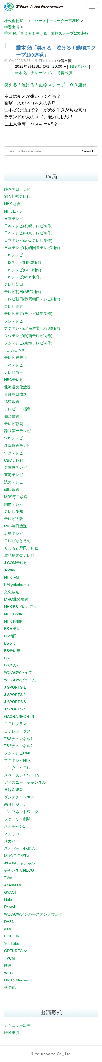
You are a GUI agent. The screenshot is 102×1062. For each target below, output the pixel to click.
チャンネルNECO (19, 870)
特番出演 (64, 61)
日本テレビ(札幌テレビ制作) (28, 226)
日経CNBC (13, 789)
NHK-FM (11, 577)
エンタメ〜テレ (17, 768)
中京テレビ (13, 453)
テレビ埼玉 (13, 372)
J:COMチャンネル (19, 863)
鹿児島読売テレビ (19, 555)
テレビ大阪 (13, 519)
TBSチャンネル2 (18, 746)
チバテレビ (13, 365)
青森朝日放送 (15, 394)
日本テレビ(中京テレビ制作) (28, 233)
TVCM (9, 958)
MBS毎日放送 (15, 497)
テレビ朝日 (13, 284)
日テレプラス (15, 724)
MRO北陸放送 (16, 599)
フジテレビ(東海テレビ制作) (28, 343)
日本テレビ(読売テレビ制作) (28, 240)
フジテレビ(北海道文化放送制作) (32, 328)
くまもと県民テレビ (21, 548)
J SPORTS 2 (15, 694)
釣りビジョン (15, 804)
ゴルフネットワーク (21, 812)
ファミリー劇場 (17, 819)
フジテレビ (13, 321)
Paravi (9, 907)
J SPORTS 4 (15, 709)
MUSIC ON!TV (16, 856)
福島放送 (11, 401)
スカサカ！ (13, 833)
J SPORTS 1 (15, 687)
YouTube (11, 943)
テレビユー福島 (17, 409)
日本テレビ (13, 218)
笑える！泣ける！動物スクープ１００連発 (45, 84)
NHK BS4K (13, 614)
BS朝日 (10, 636)
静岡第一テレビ (17, 431)
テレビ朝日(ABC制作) (22, 292)
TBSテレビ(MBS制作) (22, 277)
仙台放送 (11, 416)
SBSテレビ (13, 438)
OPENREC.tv (15, 951)
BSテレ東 (12, 650)
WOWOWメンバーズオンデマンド (33, 914)
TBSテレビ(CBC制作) (22, 270)
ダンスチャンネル (19, 797)
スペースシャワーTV (21, 775)
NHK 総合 (12, 204)
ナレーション (42, 72)
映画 (8, 965)
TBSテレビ (78, 66)
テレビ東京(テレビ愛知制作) (28, 313)
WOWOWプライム (20, 680)
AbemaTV (12, 885)
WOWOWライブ (18, 672)
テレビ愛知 (13, 511)
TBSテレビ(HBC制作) (22, 262)
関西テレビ (13, 504)
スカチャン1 (14, 826)
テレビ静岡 (13, 423)
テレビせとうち (17, 541)
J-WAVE (11, 570)
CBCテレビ (13, 460)
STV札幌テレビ (17, 196)
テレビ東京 (13, 306)
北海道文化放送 (17, 387)
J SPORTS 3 (15, 702)
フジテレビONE (17, 753)
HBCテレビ (13, 379)
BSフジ (10, 643)
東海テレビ (13, 475)
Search (88, 151)
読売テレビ (13, 482)
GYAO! (10, 892)
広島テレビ (13, 533)
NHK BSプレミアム (20, 606)
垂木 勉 (21, 72)
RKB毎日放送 (15, 526)
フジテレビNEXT (18, 760)
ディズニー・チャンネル (25, 782)
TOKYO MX (14, 350)
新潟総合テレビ (17, 445)
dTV (7, 929)
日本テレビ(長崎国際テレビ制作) (32, 248)
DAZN (9, 921)
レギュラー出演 (17, 1025)
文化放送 (11, 592)
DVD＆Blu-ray (16, 980)
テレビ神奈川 (15, 357)
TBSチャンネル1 (18, 738)
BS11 (8, 658)
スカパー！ (13, 841)
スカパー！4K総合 (19, 848)
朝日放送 (11, 489)
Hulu (8, 899)
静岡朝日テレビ (17, 189)
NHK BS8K (13, 621)
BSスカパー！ (16, 665)
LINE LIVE (13, 936)
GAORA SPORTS (19, 716)
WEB (8, 973)
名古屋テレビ (15, 467)
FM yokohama (16, 584)
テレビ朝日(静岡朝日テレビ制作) (32, 299)
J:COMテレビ (15, 562)
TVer (8, 877)
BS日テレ (12, 628)
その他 (10, 987)
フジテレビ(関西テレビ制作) (28, 336)
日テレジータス (17, 731)
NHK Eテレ (13, 211)
